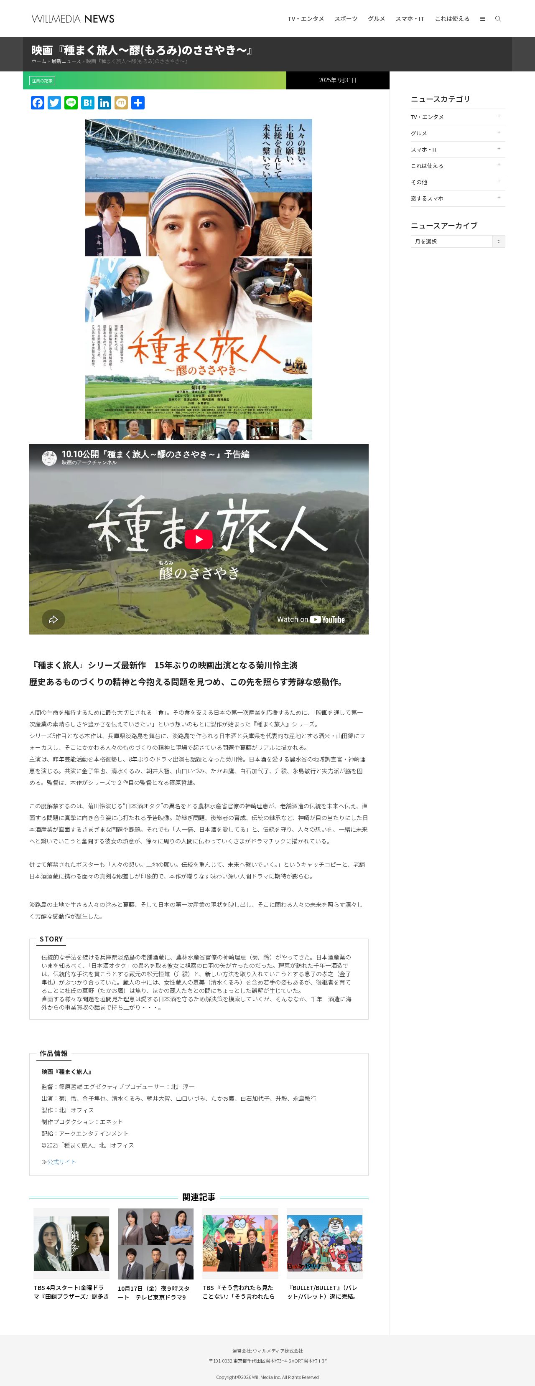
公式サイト (61, 1162)
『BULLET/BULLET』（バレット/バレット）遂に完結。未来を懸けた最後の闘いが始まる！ (325, 1300)
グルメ (376, 18)
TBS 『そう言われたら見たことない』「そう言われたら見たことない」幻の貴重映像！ (238, 1300)
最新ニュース (66, 60)
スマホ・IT (410, 18)
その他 (419, 182)
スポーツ (346, 18)
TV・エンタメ (306, 18)
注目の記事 (42, 81)
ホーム (38, 60)
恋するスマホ (427, 198)
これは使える (452, 18)
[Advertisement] (458, 385)
